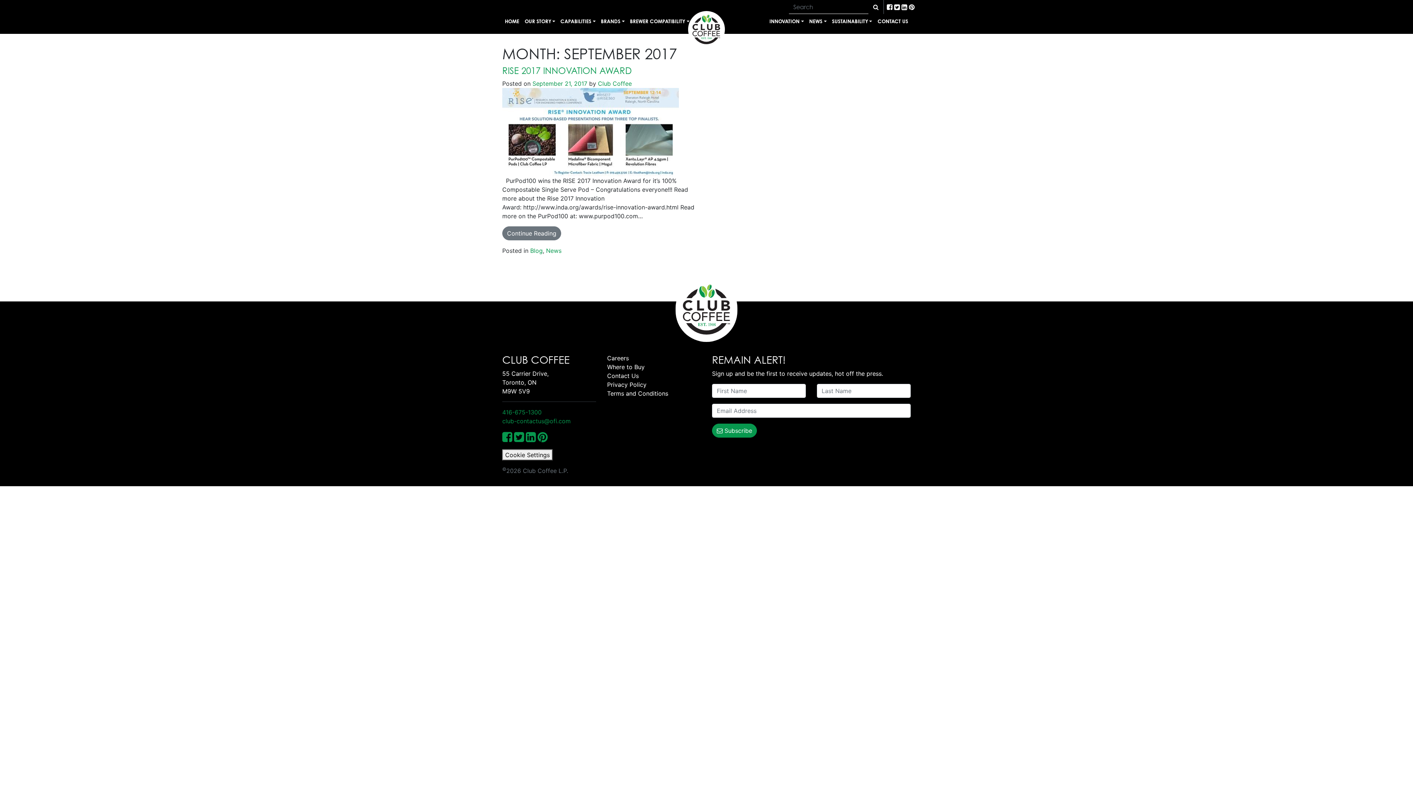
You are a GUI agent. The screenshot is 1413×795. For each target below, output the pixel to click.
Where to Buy (626, 367)
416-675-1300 (522, 412)
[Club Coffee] (706, 29)
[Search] (875, 7)
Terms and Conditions (637, 393)
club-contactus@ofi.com (536, 421)
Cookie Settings (527, 455)
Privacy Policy (627, 384)
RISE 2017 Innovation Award (567, 70)
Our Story (538, 21)
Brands (610, 21)
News (815, 21)
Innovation (784, 21)
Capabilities (575, 21)
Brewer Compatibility (657, 21)
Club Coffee (614, 83)
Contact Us (893, 21)
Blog (536, 250)
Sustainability (850, 21)
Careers (618, 358)
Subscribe (737, 430)
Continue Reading (531, 233)
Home (512, 21)
